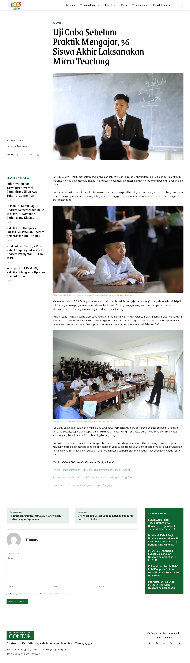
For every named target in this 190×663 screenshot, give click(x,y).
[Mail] (164, 643)
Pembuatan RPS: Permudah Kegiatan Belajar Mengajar (82, 485)
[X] (24, 154)
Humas (21, 140)
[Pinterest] (31, 154)
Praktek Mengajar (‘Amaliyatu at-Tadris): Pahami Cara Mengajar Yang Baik (92, 477)
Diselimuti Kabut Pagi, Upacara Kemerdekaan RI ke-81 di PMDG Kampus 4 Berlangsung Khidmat (26, 211)
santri (57, 23)
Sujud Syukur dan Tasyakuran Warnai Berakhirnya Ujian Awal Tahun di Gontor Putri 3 (22, 189)
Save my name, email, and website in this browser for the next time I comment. (41, 594)
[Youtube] (179, 643)
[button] (179, 5)
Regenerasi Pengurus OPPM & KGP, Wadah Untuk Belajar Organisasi (35, 517)
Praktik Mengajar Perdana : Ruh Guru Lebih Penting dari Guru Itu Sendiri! (91, 469)
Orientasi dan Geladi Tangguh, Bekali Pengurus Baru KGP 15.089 (105, 517)
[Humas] (15, 540)
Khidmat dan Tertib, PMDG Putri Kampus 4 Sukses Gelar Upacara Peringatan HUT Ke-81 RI (26, 251)
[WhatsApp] (38, 154)
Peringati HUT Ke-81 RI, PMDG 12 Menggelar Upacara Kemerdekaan (26, 272)
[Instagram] (157, 643)
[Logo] (16, 5)
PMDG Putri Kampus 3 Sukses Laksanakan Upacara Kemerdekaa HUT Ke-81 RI (25, 231)
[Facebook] (17, 154)
